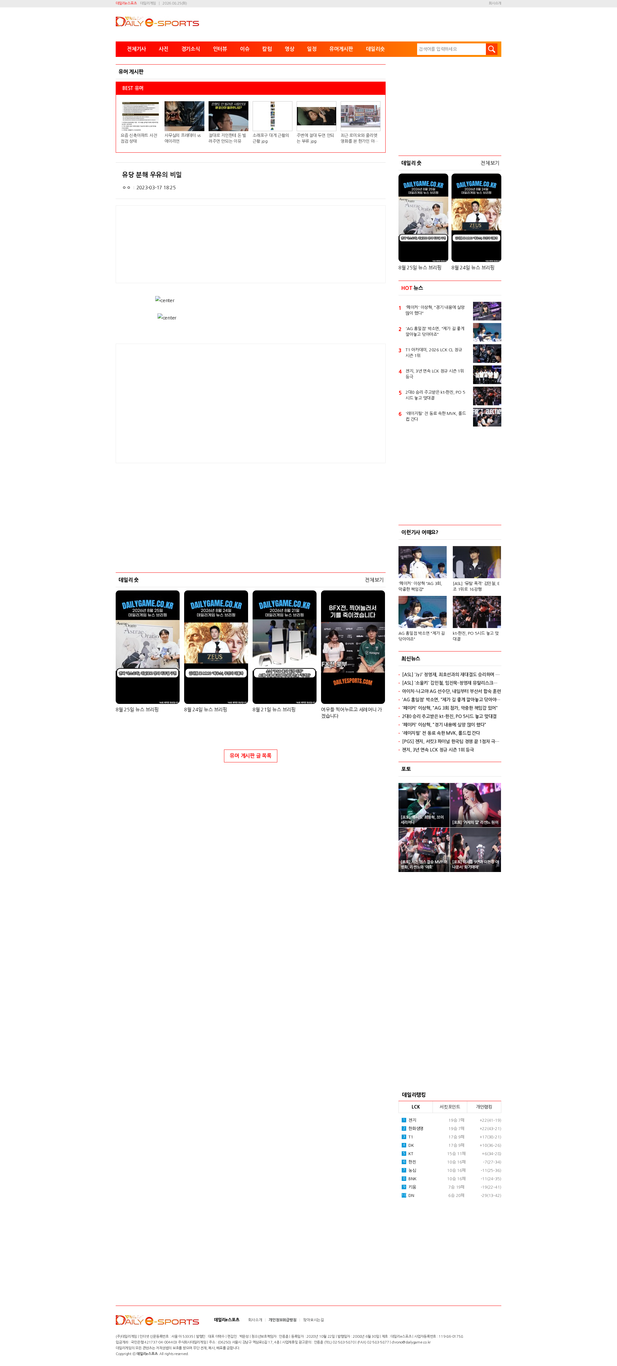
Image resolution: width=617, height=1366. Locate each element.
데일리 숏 (129, 579)
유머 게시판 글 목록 (250, 755)
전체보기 (374, 579)
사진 (163, 49)
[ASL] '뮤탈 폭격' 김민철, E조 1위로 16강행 (476, 586)
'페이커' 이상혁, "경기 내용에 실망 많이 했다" (435, 310)
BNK (409, 1179)
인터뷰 (220, 49)
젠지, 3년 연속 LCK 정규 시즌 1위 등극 (435, 374)
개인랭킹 (484, 1107)
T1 (408, 1137)
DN (408, 1195)
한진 (409, 1162)
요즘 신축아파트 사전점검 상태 (139, 138)
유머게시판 (341, 49)
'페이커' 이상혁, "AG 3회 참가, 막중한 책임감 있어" (450, 708)
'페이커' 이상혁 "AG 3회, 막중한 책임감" (420, 586)
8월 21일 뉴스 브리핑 (274, 709)
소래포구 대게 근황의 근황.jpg (271, 138)
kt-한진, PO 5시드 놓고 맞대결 (476, 636)
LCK (416, 1107)
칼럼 (267, 49)
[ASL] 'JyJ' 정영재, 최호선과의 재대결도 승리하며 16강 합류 (451, 674)
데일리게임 (148, 3)
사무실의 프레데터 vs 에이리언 (183, 138)
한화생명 (413, 1129)
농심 (409, 1170)
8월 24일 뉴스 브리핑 (205, 709)
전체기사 (136, 49)
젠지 (409, 1120)
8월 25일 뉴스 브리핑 (137, 709)
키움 (409, 1187)
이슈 (245, 49)
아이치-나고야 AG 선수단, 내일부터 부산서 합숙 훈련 (451, 691)
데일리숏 (375, 49)
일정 (312, 49)
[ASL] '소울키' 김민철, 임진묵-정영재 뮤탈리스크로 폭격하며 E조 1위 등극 (451, 683)
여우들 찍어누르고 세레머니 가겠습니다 (351, 712)
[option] (449, 591)
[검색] (491, 49)
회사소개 (495, 3)
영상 (289, 49)
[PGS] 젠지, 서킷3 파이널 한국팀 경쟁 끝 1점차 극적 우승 (451, 741)
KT (408, 1154)
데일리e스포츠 (126, 3)
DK (408, 1145)
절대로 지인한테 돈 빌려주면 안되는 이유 (227, 138)
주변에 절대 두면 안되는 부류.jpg (315, 138)
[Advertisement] (199, 403)
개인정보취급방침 (282, 1320)
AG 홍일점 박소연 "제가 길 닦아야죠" (421, 636)
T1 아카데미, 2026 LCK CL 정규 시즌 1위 (434, 353)
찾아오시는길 (313, 1320)
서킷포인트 (450, 1107)
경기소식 (190, 49)
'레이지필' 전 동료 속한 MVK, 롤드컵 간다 (436, 416)
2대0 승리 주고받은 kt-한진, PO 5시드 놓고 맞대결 (435, 395)
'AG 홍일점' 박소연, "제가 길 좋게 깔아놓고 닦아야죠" (435, 332)
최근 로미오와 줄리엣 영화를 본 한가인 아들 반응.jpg (359, 138)
